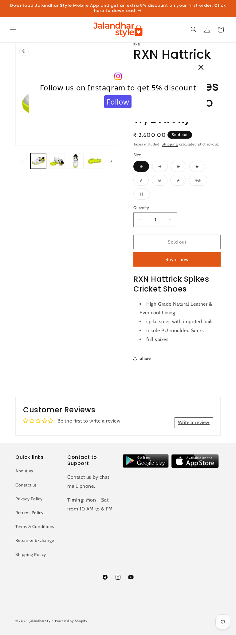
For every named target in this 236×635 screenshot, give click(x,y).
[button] (13, 29)
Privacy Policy (28, 499)
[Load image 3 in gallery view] (76, 161)
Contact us (26, 485)
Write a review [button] (194, 422)
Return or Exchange (34, 540)
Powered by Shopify (71, 621)
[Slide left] (22, 161)
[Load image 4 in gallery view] (94, 161)
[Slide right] (111, 161)
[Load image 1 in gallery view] (38, 161)
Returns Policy (29, 512)
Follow (118, 102)
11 (145, 195)
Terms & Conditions (34, 526)
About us (24, 471)
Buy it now (177, 259)
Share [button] (145, 358)
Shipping (170, 144)
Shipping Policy (30, 554)
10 (201, 181)
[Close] (201, 68)
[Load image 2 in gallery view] (57, 161)
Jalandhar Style (42, 621)
